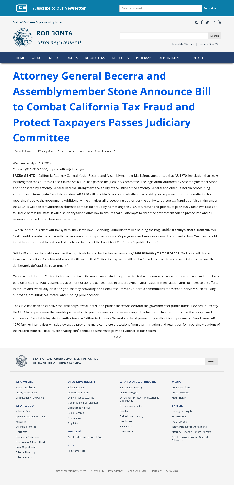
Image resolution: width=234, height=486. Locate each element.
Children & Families (26, 426)
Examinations (179, 416)
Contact (196, 58)
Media (53, 58)
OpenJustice (126, 431)
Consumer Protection (27, 437)
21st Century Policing (131, 387)
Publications (74, 418)
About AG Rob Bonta (27, 387)
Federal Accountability (132, 416)
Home (20, 58)
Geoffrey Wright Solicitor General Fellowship (190, 438)
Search (214, 35)
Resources (120, 58)
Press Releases (180, 392)
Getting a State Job (182, 411)
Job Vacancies (179, 421)
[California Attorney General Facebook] (201, 22)
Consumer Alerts (181, 387)
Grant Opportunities (26, 447)
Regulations (95, 58)
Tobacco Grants (24, 457)
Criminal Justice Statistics (81, 397)
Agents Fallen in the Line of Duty (85, 437)
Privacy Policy (115, 470)
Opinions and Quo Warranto (31, 416)
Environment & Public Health (31, 442)
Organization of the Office (30, 397)
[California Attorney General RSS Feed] (195, 22)
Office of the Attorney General (70, 470)
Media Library (179, 397)
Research (21, 421)
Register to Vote (76, 450)
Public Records (76, 412)
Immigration (126, 426)
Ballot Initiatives (76, 387)
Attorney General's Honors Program (191, 432)
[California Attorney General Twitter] (206, 22)
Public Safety (23, 411)
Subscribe (210, 8)
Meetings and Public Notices (83, 402)
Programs (144, 58)
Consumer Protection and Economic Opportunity (139, 399)
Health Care (126, 421)
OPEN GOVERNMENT (81, 382)
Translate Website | (196, 44)
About (37, 58)
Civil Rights (21, 432)
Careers (72, 58)
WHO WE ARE (24, 382)
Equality (124, 411)
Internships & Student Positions (189, 426)
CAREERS (177, 406)
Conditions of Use (136, 470)
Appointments (170, 58)
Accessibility (97, 470)
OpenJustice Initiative (79, 407)
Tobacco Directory (25, 452)
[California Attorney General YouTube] (218, 22)
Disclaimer (156, 470)
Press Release (23, 151)
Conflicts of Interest (78, 392)
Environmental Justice (131, 406)
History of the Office (26, 392)
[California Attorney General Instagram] (212, 22)
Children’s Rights (129, 392)
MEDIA (176, 382)
